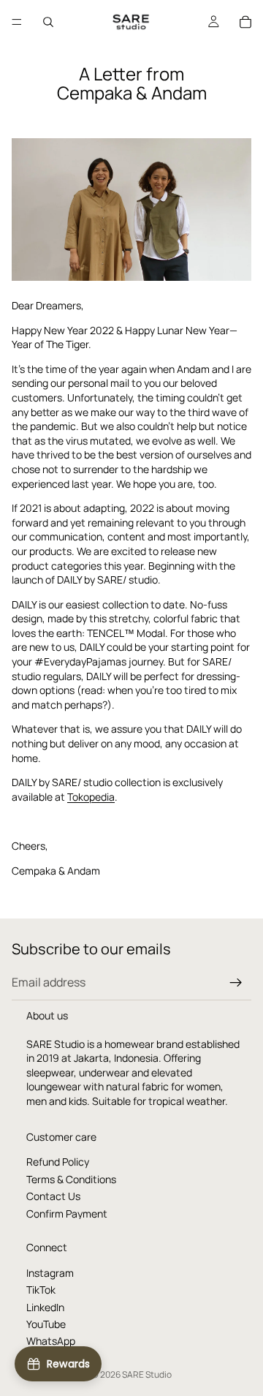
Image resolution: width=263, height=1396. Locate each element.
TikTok (41, 1290)
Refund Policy (57, 1162)
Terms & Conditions (71, 1179)
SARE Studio (147, 1374)
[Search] (48, 22)
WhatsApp (50, 1341)
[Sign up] (236, 982)
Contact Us (53, 1197)
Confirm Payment (66, 1213)
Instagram (50, 1273)
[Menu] (17, 22)
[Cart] (245, 22)
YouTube (46, 1324)
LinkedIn (45, 1307)
